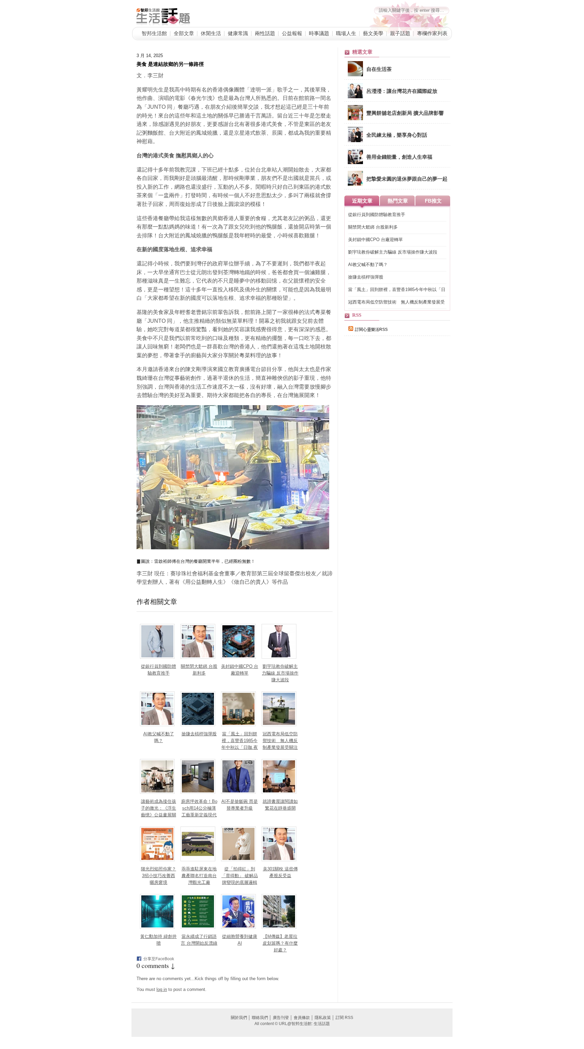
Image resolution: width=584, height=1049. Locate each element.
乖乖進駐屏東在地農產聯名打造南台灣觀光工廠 (199, 875)
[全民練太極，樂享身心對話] (355, 140)
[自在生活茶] (355, 75)
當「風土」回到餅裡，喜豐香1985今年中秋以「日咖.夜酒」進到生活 (396, 290)
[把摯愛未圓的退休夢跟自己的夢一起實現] (355, 184)
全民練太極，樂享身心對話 (396, 134)
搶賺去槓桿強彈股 (199, 733)
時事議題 (319, 33)
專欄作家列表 (432, 33)
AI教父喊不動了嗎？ (368, 264)
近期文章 (362, 201)
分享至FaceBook (158, 958)
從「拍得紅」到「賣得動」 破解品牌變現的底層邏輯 (239, 875)
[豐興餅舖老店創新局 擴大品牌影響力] (355, 118)
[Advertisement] (395, 458)
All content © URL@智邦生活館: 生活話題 (292, 1023)
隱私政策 (323, 1017)
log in (161, 989)
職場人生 (346, 33)
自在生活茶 (379, 69)
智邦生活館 (154, 33)
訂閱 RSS (344, 1017)
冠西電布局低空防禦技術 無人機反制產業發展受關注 (280, 740)
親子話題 (400, 33)
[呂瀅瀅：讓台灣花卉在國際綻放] (355, 97)
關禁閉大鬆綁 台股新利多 (373, 227)
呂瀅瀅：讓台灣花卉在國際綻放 (401, 91)
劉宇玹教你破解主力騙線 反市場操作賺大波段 (280, 673)
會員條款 (302, 1017)
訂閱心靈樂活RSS (371, 329)
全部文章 (184, 33)
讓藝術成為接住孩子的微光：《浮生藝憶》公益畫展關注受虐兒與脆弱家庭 (158, 815)
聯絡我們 (260, 1017)
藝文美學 (373, 33)
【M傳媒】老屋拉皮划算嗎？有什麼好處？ (280, 943)
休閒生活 (211, 33)
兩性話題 (265, 33)
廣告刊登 (281, 1017)
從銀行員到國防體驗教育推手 (376, 214)
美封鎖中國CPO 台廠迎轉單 (375, 239)
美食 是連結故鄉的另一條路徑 (170, 64)
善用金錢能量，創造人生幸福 (399, 156)
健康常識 (238, 33)
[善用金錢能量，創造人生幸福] (355, 162)
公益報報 (292, 33)
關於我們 (239, 1017)
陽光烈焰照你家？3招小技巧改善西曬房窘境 (158, 875)
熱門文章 (398, 201)
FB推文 (433, 201)
